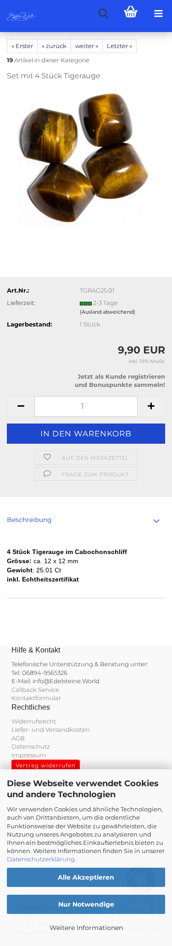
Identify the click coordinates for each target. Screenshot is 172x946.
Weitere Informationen (86, 928)
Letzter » (119, 45)
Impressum (28, 755)
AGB (18, 738)
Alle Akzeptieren (86, 877)
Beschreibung (29, 520)
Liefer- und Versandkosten (50, 729)
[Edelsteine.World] (18, 16)
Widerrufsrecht (33, 721)
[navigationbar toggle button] (158, 13)
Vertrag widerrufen (46, 765)
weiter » (86, 45)
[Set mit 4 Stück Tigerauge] (86, 157)
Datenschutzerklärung (41, 859)
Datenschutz (30, 746)
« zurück (54, 45)
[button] (20, 406)
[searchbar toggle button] (103, 13)
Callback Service (35, 689)
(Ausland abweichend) (107, 312)
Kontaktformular (36, 697)
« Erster (22, 45)
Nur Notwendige (86, 904)
